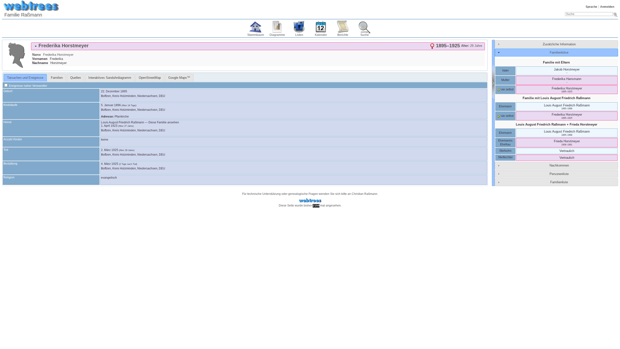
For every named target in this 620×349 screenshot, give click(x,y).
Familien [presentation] (57, 77)
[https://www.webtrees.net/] (310, 200)
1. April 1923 (109, 125)
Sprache (591, 6)
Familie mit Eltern (556, 62)
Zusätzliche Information (559, 44)
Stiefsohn (505, 150)
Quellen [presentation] (75, 77)
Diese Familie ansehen (163, 122)
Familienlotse (559, 52)
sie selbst (506, 89)
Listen (299, 35)
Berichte (342, 35)
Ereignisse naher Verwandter (27, 85)
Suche (364, 35)
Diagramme (277, 35)
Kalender (321, 35)
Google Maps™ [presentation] (179, 77)
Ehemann (505, 106)
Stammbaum (255, 35)
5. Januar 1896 (111, 105)
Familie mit (556, 98)
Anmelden (607, 6)
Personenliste (559, 174)
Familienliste (559, 182)
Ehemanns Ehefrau (505, 142)
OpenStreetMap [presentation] (150, 77)
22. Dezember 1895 (114, 91)
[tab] (258, 46)
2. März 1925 (109, 150)
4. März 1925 (109, 164)
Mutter (505, 80)
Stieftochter (505, 157)
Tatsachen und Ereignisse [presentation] (25, 77)
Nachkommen (559, 165)
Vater (505, 70)
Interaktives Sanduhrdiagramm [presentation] (109, 77)
